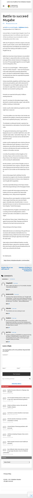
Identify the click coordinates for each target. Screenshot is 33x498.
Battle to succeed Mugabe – (15, 27)
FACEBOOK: (12, 279)
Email (18, 368)
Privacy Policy (7, 473)
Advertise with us (16, 383)
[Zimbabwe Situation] (12, 7)
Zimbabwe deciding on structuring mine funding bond (25, 269)
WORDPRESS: (5, 279)
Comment (5, 354)
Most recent (5, 386)
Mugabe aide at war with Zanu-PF (7, 268)
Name (4, 368)
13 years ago (15, 283)
